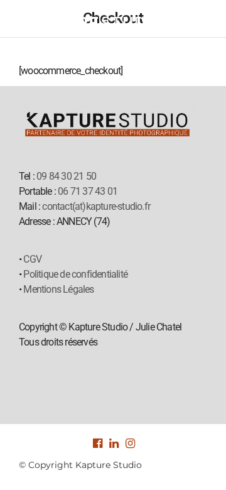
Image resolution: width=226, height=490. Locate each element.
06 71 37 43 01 (87, 191)
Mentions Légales (58, 289)
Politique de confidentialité (75, 274)
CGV (32, 259)
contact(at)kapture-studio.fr (96, 206)
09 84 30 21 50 (66, 176)
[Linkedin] (113, 443)
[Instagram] (129, 443)
